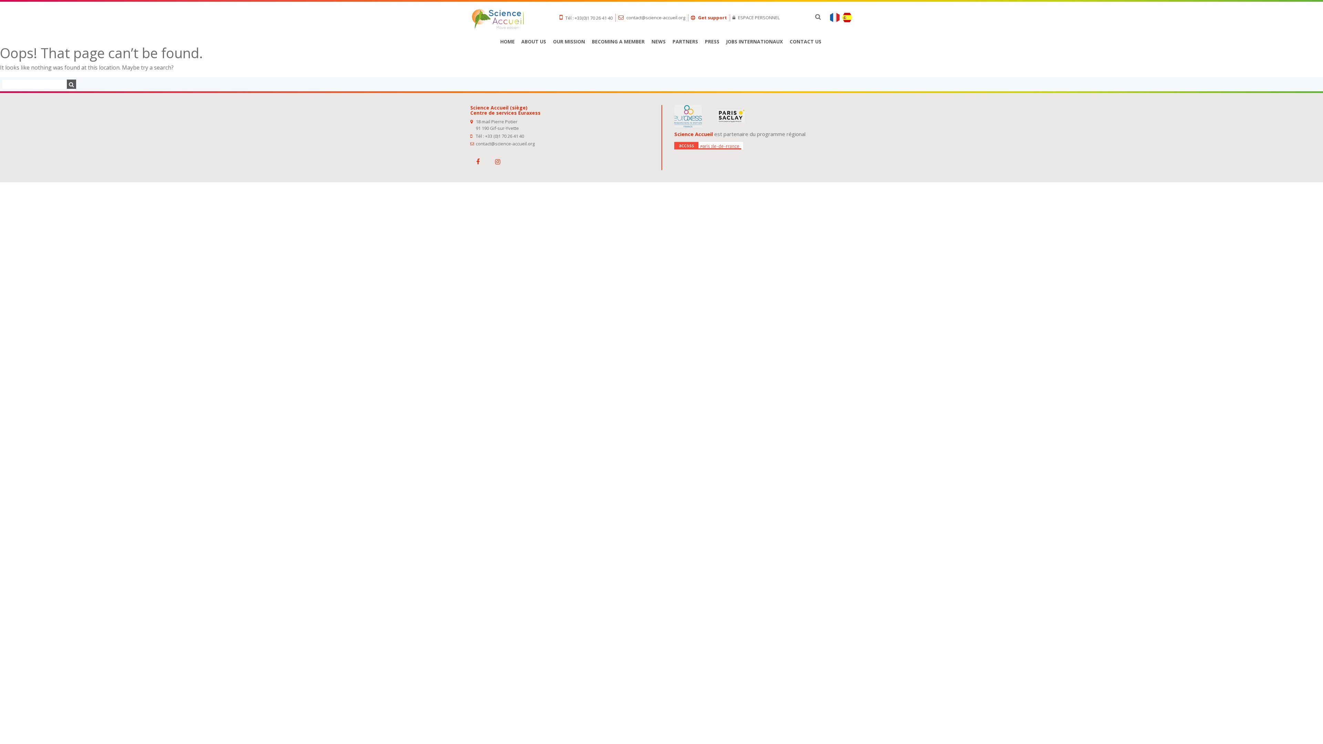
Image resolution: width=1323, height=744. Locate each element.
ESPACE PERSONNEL (758, 17)
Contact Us (805, 41)
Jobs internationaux (754, 41)
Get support (712, 17)
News (659, 41)
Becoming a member (618, 41)
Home (507, 41)
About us (533, 41)
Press (712, 41)
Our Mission (569, 41)
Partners (685, 41)
